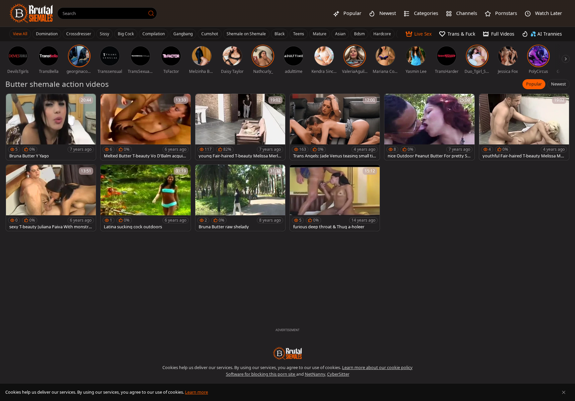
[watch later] (14, 102)
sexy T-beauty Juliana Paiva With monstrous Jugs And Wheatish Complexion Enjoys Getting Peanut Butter (50, 227)
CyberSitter (338, 374)
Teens (298, 34)
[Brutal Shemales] (31, 13)
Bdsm (359, 34)
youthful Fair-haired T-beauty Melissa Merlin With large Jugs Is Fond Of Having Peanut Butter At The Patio (524, 156)
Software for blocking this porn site (261, 374)
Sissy (104, 34)
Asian (340, 34)
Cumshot (209, 34)
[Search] (151, 13)
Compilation (153, 34)
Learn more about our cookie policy (377, 367)
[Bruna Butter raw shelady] (240, 198)
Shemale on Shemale (246, 34)
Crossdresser (78, 34)
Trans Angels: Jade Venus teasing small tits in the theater (334, 156)
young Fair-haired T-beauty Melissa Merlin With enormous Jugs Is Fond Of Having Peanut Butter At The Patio (240, 156)
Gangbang (183, 34)
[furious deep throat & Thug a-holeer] (335, 198)
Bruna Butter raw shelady (224, 227)
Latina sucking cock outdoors (133, 227)
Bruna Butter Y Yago (29, 156)
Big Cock (126, 34)
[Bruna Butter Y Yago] (51, 127)
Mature (319, 34)
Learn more (196, 392)
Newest (558, 84)
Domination (47, 34)
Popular (534, 84)
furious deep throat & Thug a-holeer (328, 227)
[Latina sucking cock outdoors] (145, 198)
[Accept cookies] (564, 392)
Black (280, 34)
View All (20, 34)
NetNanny (315, 374)
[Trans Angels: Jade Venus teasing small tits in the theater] (335, 127)
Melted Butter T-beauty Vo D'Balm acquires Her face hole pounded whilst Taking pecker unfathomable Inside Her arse (145, 156)
